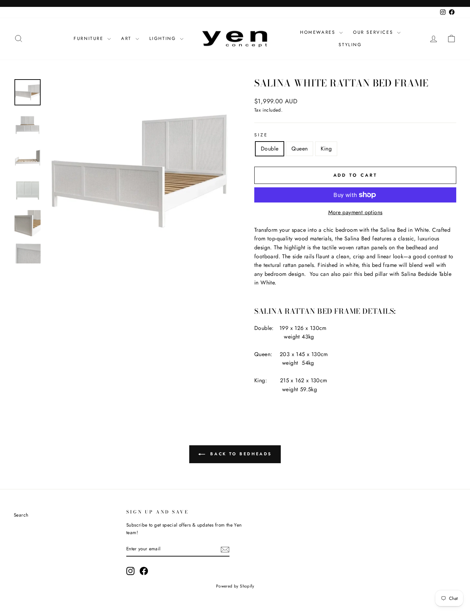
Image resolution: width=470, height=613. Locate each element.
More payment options (355, 212)
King (326, 149)
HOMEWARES (319, 32)
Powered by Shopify (235, 586)
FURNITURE (90, 38)
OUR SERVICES (374, 32)
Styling (350, 44)
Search (21, 514)
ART (127, 38)
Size (261, 135)
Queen (299, 149)
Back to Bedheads (240, 454)
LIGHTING (163, 38)
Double (269, 149)
